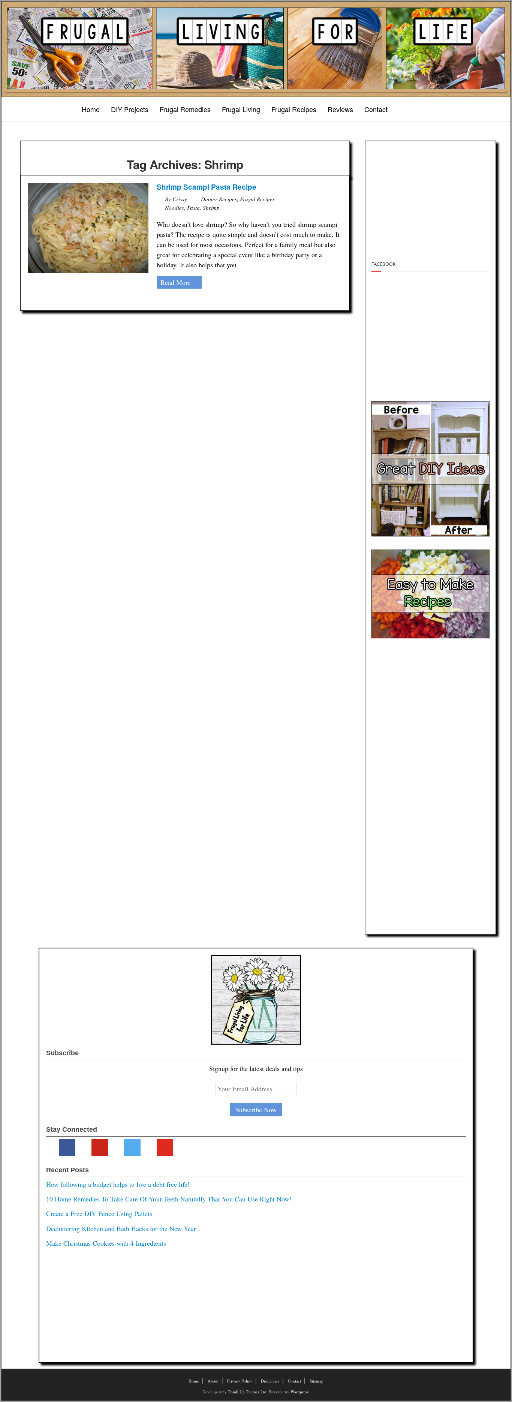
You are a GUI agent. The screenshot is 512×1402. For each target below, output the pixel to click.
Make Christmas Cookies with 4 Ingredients (106, 1243)
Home (91, 109)
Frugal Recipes (293, 109)
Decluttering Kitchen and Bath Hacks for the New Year (121, 1228)
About (213, 1381)
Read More (175, 282)
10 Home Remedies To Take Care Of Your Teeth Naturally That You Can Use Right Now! (169, 1198)
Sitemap (316, 1381)
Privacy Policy (239, 1381)
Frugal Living (241, 109)
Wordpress (299, 1392)
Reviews (340, 109)
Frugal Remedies (185, 109)
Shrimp (211, 207)
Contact (376, 109)
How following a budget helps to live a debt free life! (118, 1184)
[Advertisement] (429, 196)
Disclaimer (270, 1381)
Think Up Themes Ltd (247, 1392)
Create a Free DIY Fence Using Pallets (99, 1213)
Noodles (174, 207)
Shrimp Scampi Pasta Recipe (206, 187)
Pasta (193, 207)
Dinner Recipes (219, 199)
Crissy (179, 199)
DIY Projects (129, 109)
